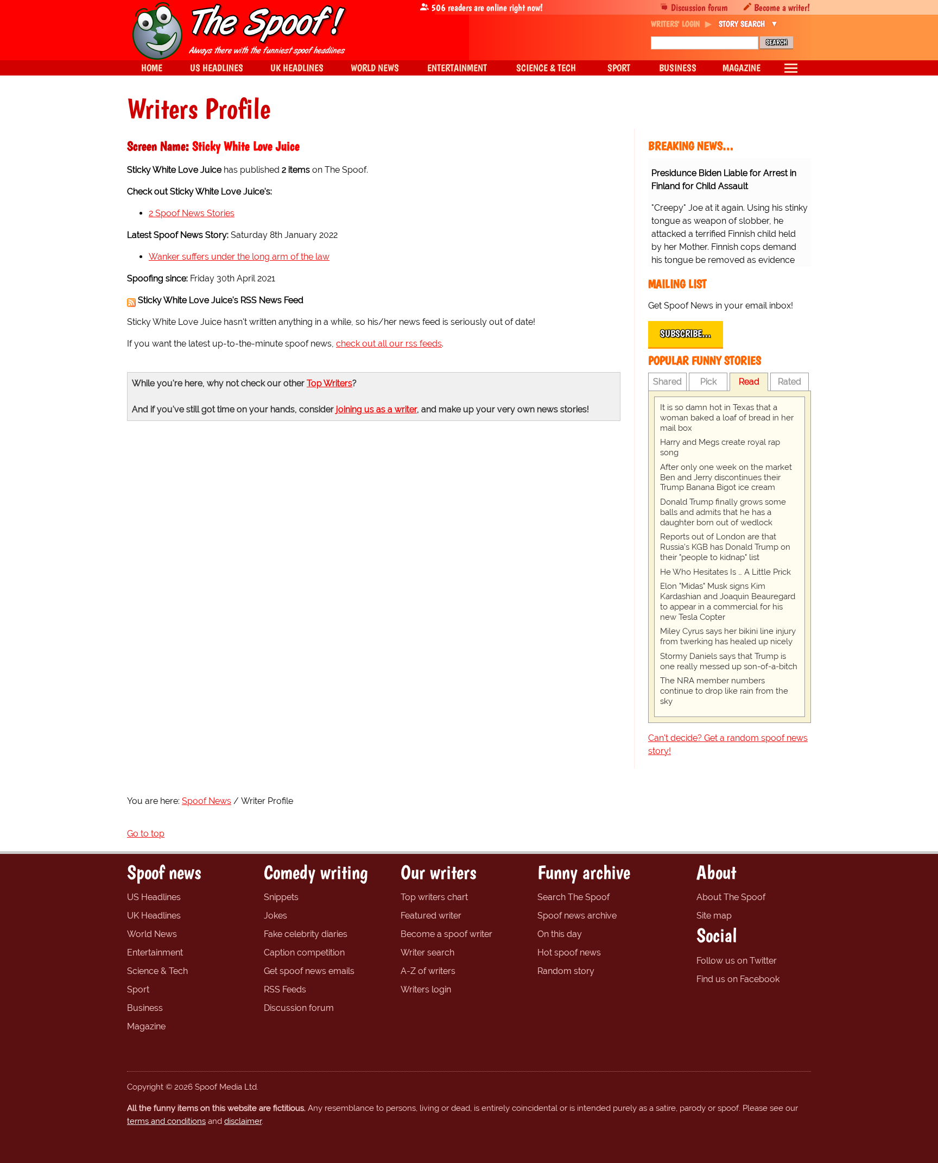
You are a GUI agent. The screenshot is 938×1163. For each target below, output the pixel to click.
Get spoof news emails (309, 971)
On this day (559, 934)
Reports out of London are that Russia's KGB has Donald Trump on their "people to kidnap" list (725, 547)
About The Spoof (730, 897)
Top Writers (329, 383)
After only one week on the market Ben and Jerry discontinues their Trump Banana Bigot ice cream (726, 477)
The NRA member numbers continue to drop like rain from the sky (724, 691)
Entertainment (155, 952)
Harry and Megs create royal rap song (720, 447)
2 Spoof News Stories (191, 213)
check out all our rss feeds (389, 343)
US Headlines (154, 897)
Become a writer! (782, 7)
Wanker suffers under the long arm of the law (239, 257)
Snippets (281, 897)
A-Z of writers (428, 971)
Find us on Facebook (737, 979)
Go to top (145, 833)
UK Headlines (154, 915)
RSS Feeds (285, 989)
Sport (138, 989)
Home (151, 67)
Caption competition (304, 952)
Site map (714, 915)
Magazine (146, 1026)
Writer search (427, 952)
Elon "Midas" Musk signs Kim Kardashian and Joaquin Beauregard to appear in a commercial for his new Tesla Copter (727, 601)
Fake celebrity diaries (305, 934)
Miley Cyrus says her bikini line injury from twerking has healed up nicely (728, 636)
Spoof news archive (577, 915)
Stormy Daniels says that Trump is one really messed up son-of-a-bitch (728, 661)
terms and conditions (166, 1121)
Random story (565, 971)
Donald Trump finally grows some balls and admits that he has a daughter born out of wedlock (723, 512)
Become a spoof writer (446, 934)
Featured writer (431, 915)
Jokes (275, 915)
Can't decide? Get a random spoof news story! (728, 744)
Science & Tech (157, 971)
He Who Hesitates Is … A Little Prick (725, 572)
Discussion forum (699, 7)
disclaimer (243, 1121)
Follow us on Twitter (736, 960)
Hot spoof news (569, 952)
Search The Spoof (573, 897)
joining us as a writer (376, 409)
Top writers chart (434, 897)
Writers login (426, 989)
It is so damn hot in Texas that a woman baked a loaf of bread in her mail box (727, 418)
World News (152, 934)
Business (145, 1008)
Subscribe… (685, 334)
